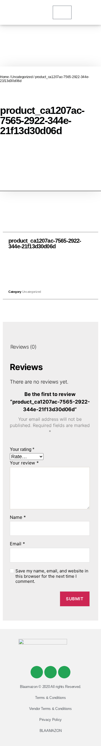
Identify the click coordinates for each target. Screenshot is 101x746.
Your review (24, 463)
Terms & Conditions (50, 698)
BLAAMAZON (51, 731)
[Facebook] (37, 672)
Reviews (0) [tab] (23, 347)
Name (18, 517)
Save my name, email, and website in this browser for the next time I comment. (51, 576)
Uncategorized (22, 77)
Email (17, 543)
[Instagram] (64, 672)
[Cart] (62, 12)
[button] (38, 268)
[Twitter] (50, 672)
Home (4, 77)
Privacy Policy (50, 720)
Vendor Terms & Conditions (50, 709)
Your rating (22, 449)
